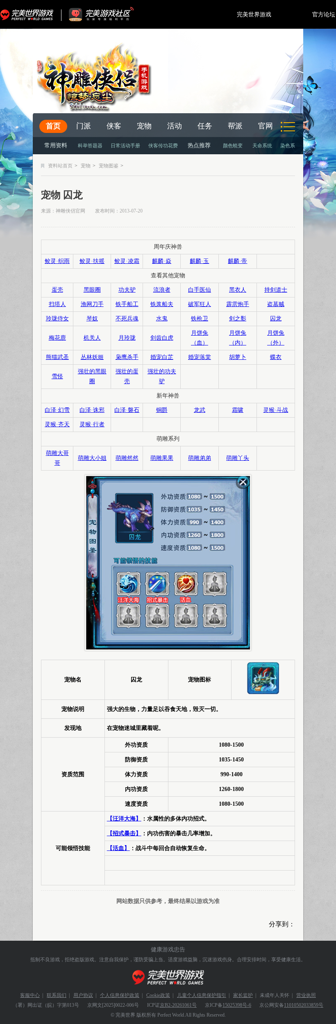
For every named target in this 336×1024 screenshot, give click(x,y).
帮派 (235, 126)
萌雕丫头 (237, 458)
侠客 (114, 126)
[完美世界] (168, 977)
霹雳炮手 (237, 304)
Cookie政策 (158, 995)
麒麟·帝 (237, 261)
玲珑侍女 (57, 318)
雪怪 (57, 376)
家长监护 (243, 995)
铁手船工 (127, 304)
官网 (265, 126)
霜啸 (237, 410)
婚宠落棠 (199, 357)
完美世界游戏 (28, 14)
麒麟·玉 (199, 261)
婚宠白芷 (161, 357)
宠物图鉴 (108, 166)
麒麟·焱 (161, 261)
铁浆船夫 (161, 304)
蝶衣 (276, 357)
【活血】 (118, 848)
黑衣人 (237, 290)
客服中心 (30, 995)
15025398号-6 (236, 1005)
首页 (53, 126)
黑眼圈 (92, 290)
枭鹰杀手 (127, 357)
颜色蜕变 (233, 146)
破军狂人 (199, 304)
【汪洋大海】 (124, 819)
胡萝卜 (237, 357)
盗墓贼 (275, 304)
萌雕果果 (161, 458)
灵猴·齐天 (57, 424)
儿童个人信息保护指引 (201, 995)
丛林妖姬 (92, 357)
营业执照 (306, 995)
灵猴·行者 (91, 424)
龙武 (199, 410)
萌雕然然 (127, 458)
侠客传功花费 (163, 146)
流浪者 (161, 290)
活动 (174, 126)
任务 (205, 126)
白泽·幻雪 (57, 410)
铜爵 (162, 410)
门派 (83, 126)
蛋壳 (57, 290)
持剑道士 (275, 290)
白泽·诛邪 (91, 410)
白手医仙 (199, 290)
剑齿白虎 (161, 338)
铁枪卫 (199, 318)
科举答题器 (90, 146)
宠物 (144, 126)
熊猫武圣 (57, 357)
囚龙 (276, 318)
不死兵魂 (127, 318)
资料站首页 (60, 166)
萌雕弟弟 (199, 458)
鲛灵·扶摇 (91, 261)
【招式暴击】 (124, 833)
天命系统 (262, 146)
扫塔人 (57, 304)
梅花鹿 (57, 338)
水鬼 (162, 318)
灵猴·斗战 (275, 410)
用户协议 (83, 995)
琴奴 (92, 318)
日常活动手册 (125, 146)
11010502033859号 (303, 1005)
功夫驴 (127, 290)
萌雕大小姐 (92, 458)
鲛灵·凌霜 (126, 261)
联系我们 (56, 995)
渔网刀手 (92, 304)
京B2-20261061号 (178, 1005)
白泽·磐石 (126, 410)
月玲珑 (127, 338)
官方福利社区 (108, 14)
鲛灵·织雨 (57, 261)
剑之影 (237, 318)
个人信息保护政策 (119, 995)
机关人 (92, 338)
